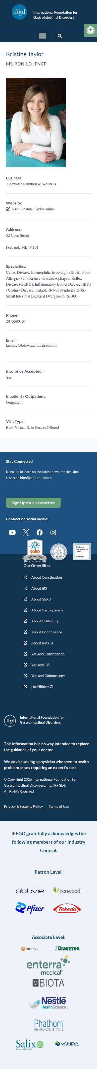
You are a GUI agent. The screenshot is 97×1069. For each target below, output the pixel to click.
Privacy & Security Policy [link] (23, 806)
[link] (90, 30)
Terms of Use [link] (59, 806)
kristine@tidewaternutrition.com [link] (31, 345)
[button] (42, 36)
